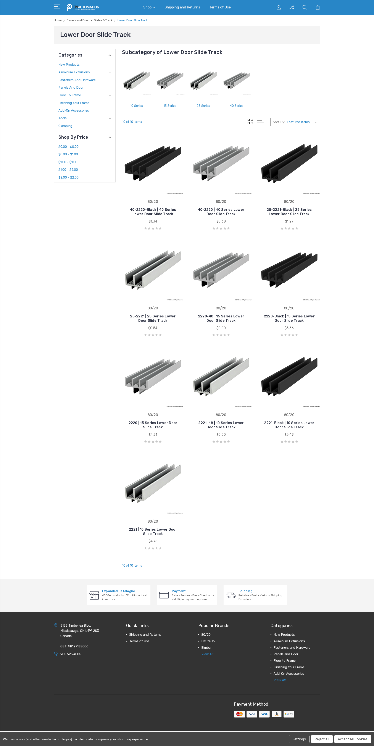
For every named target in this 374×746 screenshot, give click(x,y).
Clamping (65, 126)
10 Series (136, 106)
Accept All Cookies (353, 739)
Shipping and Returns (182, 7)
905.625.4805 (70, 654)
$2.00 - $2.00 (68, 177)
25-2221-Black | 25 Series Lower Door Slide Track (289, 212)
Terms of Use (220, 7)
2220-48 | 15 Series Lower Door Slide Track (221, 318)
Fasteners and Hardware (77, 80)
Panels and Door (71, 87)
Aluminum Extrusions (74, 72)
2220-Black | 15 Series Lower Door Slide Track (289, 318)
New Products (69, 65)
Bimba (206, 648)
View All (207, 654)
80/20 (206, 635)
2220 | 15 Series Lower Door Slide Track (153, 425)
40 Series (236, 106)
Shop (147, 7)
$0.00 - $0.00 (68, 147)
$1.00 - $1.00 (67, 162)
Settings (299, 739)
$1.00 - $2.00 (68, 170)
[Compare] (291, 10)
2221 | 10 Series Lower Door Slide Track (153, 531)
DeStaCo (208, 641)
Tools (62, 118)
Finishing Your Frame (73, 103)
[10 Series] (136, 81)
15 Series (169, 106)
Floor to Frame (69, 95)
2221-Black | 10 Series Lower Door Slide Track (289, 425)
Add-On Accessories (73, 110)
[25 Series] (203, 81)
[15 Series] (169, 81)
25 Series (203, 106)
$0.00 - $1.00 (68, 154)
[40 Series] (236, 81)
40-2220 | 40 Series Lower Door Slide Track (221, 212)
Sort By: (279, 122)
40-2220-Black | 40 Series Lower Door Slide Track (153, 212)
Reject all (322, 739)
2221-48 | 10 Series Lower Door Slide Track (221, 425)
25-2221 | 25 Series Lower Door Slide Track (153, 318)
